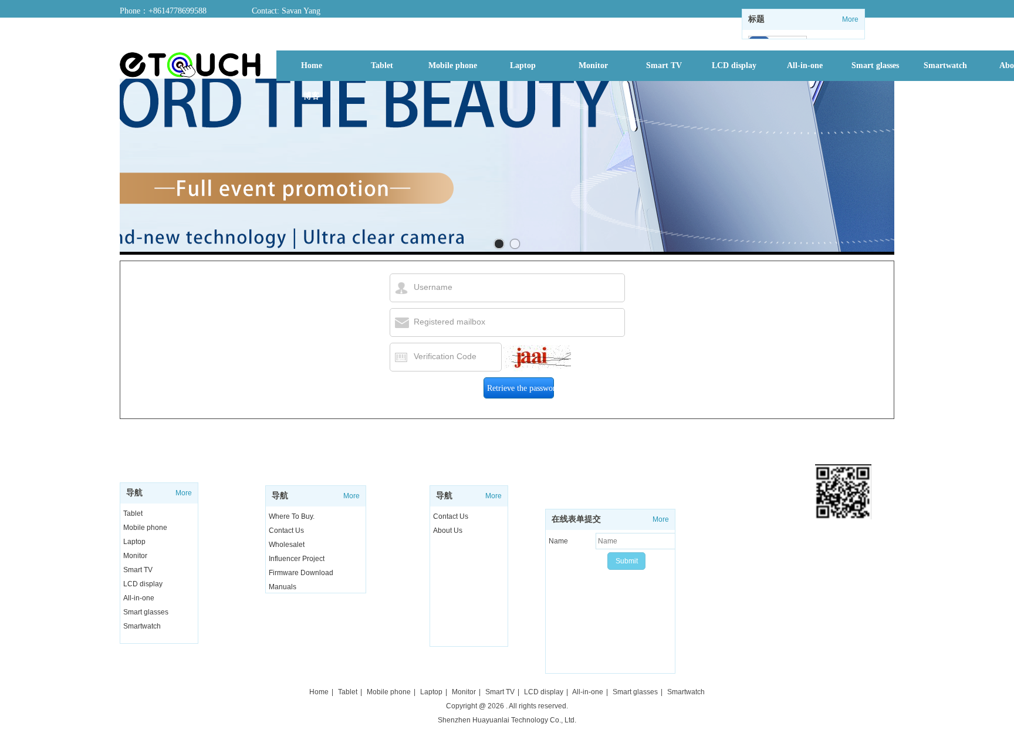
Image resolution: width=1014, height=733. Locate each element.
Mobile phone (145, 527)
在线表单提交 (576, 519)
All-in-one (138, 598)
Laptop (134, 542)
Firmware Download (301, 573)
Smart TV (138, 570)
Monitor (135, 556)
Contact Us (450, 516)
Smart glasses (145, 612)
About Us (447, 530)
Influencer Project (297, 559)
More (850, 19)
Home (319, 692)
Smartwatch (142, 626)
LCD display (143, 584)
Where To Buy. (292, 516)
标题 (756, 19)
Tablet (133, 513)
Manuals (282, 587)
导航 (134, 492)
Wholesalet (287, 545)
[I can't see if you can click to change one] (537, 358)
